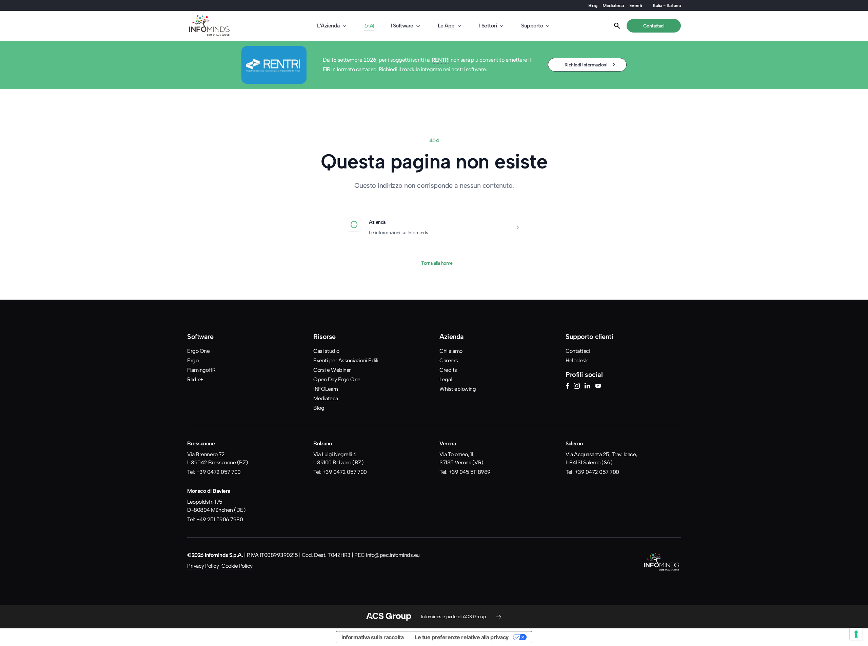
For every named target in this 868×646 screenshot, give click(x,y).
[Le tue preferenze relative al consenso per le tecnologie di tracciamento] (856, 634)
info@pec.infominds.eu (393, 555)
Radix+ (195, 379)
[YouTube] (598, 386)
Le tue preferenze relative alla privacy (462, 637)
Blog (592, 5)
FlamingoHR (201, 370)
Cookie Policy (237, 566)
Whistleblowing (457, 389)
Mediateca (613, 5)
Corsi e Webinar (332, 370)
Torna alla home (434, 263)
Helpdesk (577, 360)
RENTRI (440, 60)
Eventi (635, 5)
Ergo (192, 360)
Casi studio (326, 351)
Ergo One (198, 351)
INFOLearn (325, 389)
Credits (448, 370)
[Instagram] (576, 386)
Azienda (377, 222)
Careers (448, 360)
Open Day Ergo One (336, 379)
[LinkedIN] (587, 386)
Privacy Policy (203, 566)
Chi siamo (450, 351)
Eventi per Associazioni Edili (345, 360)
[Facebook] (567, 386)
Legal (445, 379)
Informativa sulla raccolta (372, 637)
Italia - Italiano (667, 5)
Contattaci (578, 351)
